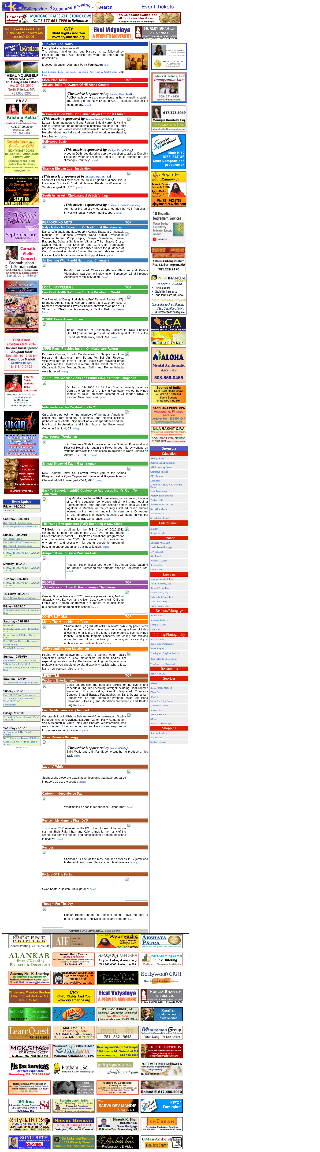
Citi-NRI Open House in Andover (19, 598)
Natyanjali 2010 (10, 644)
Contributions (110, 72)
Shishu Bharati (157, 513)
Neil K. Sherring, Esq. (161, 583)
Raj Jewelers (156, 737)
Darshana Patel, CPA (160, 543)
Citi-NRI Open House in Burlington (20, 641)
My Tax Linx (156, 551)
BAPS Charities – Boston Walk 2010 (21, 738)
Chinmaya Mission (159, 471)
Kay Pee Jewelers (158, 733)
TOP (128, 80)
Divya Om (155, 692)
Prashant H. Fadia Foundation (123, 205)
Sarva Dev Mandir (158, 509)
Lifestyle (46, 75)
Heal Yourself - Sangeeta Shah (17, 523)
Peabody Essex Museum (161, 495)
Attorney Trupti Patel (120, 94)
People (99, 72)
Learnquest (155, 480)
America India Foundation (162, 463)
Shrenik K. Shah (158, 624)
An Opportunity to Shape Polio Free (20, 682)
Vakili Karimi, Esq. (159, 606)
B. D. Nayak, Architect (161, 687)
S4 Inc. (153, 719)
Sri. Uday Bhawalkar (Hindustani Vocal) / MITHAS (19, 699)
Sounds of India (157, 533)
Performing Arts (85, 72)
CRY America (156, 476)
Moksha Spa (156, 710)
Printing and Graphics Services (164, 653)
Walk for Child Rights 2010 (16, 664)
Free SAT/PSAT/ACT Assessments (19, 542)
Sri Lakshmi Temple (160, 518)
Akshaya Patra (157, 458)
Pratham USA (157, 500)
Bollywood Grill (158, 673)
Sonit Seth (155, 629)
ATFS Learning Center (161, 467)
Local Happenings (67, 72)
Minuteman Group (159, 705)
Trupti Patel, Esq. (158, 601)
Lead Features (49, 72)
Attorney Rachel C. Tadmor (99, 119)
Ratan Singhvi (157, 648)
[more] (107, 65)
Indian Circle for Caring (161, 701)
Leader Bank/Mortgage (161, 547)
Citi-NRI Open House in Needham (19, 526)
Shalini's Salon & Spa (160, 723)
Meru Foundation (158, 491)
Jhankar (153, 528)
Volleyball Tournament (14, 648)
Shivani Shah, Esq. (159, 592)
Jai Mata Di (8, 510)
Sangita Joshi (156, 569)
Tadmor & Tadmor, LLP (161, 597)
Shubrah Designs (158, 742)
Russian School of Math (98, 176)
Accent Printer (157, 639)
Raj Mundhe (156, 565)
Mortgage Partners (158, 620)
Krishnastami (9, 704)
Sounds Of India (118, 748)
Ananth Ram (156, 615)
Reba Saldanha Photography (163, 659)
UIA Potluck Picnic (12, 539)
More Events (22, 747)
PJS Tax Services (158, 714)
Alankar (154, 683)
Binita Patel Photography (162, 644)
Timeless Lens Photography (163, 664)
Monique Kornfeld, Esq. (120, 150)
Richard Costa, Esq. (159, 588)
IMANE (154, 696)
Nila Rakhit (155, 556)
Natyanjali (8, 625)
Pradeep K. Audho (158, 560)
